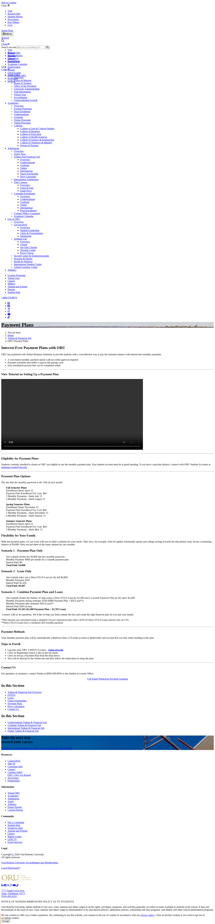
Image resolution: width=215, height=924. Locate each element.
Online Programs (22, 120)
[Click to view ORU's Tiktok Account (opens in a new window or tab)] (17, 885)
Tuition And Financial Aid (27, 156)
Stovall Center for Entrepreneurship (31, 256)
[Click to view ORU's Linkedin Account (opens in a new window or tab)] (2, 885)
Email (95, 679)
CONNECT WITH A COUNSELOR (39, 748)
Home (11, 335)
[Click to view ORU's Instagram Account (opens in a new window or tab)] (11, 885)
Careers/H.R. (14, 761)
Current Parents (15, 810)
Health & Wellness (23, 261)
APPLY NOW (65, 748)
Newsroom (13, 19)
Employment (14, 67)
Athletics (12, 270)
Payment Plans (15, 703)
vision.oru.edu (55, 650)
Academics (13, 103)
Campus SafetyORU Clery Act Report (19, 773)
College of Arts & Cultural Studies (37, 128)
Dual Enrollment (22, 111)
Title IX (11, 763)
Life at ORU (14, 219)
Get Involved (20, 224)
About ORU (14, 74)
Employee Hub (15, 828)
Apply (11, 801)
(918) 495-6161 (9, 896)
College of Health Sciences (33, 137)
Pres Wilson (13, 22)
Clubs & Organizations (31, 233)
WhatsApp (103, 679)
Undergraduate (21, 114)
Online (23, 168)
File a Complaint (16, 822)
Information (7, 787)
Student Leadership (29, 230)
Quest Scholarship (29, 173)
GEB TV (12, 839)
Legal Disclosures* (10, 868)
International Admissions (26, 179)
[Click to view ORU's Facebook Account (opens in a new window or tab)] (5, 885)
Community (7, 816)
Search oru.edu (8, 47)
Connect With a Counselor (27, 213)
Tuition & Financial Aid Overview (25, 692)
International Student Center (28, 264)
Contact (11, 769)
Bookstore (13, 78)
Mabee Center (15, 836)
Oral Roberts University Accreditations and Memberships (29, 862)
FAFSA (11, 695)
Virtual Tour (20, 94)
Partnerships (14, 780)
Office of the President (25, 86)
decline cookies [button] (172, 915)
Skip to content (8, 2)
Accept (6, 921)
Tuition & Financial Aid (19, 338)
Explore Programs (23, 108)
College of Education (30, 134)
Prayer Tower (27, 253)
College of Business (30, 131)
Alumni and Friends (17, 286)
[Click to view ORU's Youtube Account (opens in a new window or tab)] (14, 885)
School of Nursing (29, 145)
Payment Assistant (118, 679)
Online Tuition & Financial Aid (23, 731)
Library (11, 833)
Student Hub (14, 292)
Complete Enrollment (24, 193)
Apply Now (7, 30)
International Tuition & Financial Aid (26, 728)
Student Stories (15, 16)
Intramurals (25, 236)
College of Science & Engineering (37, 139)
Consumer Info (15, 766)
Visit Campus (20, 182)
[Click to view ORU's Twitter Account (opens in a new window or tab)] (8, 885)
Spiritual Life (20, 239)
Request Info (14, 13)
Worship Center (28, 250)
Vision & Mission (22, 80)
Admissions (13, 148)
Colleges (18, 125)
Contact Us (13, 709)
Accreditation (20, 97)
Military (11, 283)
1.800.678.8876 (9, 297)
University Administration (27, 89)
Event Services (15, 842)
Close (4, 5)
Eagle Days (26, 190)
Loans (11, 698)
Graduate (18, 117)
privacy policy (147, 915)
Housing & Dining (23, 258)
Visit (10, 11)
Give (10, 25)
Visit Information (22, 91)
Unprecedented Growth (25, 100)
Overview (19, 77)
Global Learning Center (25, 267)
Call (89, 679)
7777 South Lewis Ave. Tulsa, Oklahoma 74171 (13, 892)
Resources (6, 754)
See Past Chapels (28, 247)
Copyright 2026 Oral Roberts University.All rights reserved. (22, 856)
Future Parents (15, 807)
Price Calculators (16, 706)
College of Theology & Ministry (36, 142)
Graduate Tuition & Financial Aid (24, 725)
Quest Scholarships (17, 700)
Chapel (11, 70)
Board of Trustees (22, 83)
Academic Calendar (17, 64)
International (26, 171)
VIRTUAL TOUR (10, 748)
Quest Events (14, 72)
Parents (11, 289)
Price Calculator (28, 176)
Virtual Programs (22, 123)
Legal (4, 848)
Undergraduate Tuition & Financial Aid (27, 722)
